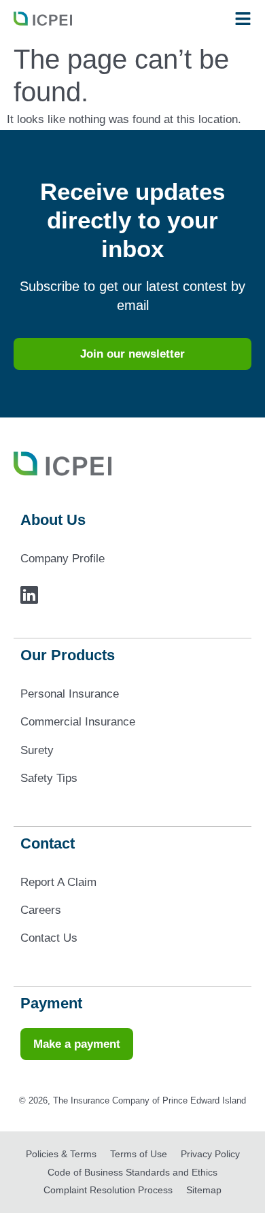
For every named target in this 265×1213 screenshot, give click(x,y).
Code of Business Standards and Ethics (132, 1172)
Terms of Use (138, 1153)
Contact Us (48, 938)
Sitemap (204, 1189)
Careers (40, 910)
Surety (37, 750)
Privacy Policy (210, 1153)
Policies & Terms (61, 1153)
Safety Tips (48, 778)
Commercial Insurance (77, 721)
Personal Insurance (69, 693)
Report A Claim (58, 882)
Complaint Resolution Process (108, 1189)
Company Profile (62, 558)
